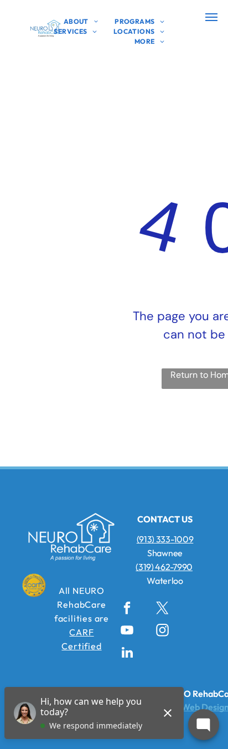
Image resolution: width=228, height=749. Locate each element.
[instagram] (162, 631)
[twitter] (162, 609)
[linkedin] (127, 654)
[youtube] (127, 631)
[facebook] (127, 609)
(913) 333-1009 (165, 539)
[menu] (211, 17)
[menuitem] (81, 22)
